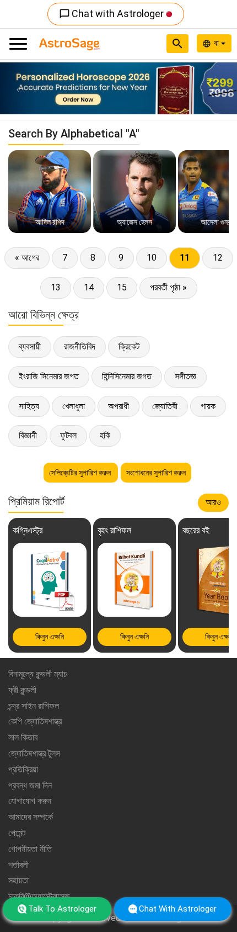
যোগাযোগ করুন (29, 801)
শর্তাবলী (18, 865)
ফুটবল (68, 435)
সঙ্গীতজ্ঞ (185, 376)
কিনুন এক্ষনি (49, 636)
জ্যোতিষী (164, 406)
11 (185, 257)
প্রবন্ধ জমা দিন (30, 785)
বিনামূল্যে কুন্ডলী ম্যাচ (37, 674)
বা (217, 43)
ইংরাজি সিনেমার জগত (49, 376)
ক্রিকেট (128, 346)
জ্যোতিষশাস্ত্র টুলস (34, 753)
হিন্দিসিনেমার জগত (127, 376)
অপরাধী (118, 406)
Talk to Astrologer (62, 909)
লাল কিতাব (22, 737)
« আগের (27, 257)
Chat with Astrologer (112, 13)
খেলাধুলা (73, 406)
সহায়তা (18, 880)
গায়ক (208, 406)
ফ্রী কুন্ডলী (22, 690)
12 (218, 257)
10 (152, 257)
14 (89, 287)
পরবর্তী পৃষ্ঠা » (168, 287)
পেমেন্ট (16, 833)
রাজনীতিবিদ (79, 346)
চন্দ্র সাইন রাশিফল (33, 706)
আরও (213, 502)
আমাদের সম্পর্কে (30, 817)
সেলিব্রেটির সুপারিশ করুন (80, 472)
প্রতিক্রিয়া (23, 769)
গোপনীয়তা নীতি (30, 849)
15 (122, 287)
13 (56, 287)
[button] (18, 88)
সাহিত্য (29, 406)
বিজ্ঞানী (28, 435)
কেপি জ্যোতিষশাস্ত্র (35, 721)
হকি (105, 435)
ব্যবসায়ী (30, 346)
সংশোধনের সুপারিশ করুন (156, 472)
